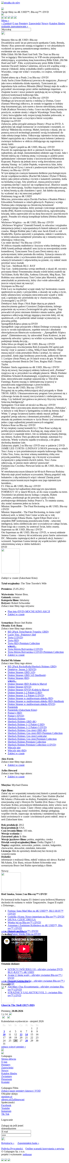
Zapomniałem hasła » (28, 1143)
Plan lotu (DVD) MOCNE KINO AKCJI (29, 611)
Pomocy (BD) (15, 712)
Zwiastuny (6, 1076)
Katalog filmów (57, 23)
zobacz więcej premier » (13, 1046)
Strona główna (8, 1059)
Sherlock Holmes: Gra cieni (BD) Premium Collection (35, 733)
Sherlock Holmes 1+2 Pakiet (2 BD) (26, 724)
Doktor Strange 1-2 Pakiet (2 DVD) (26, 695)
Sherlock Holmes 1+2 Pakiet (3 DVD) (27, 727)
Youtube (5, 1108)
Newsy (45, 23)
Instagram (6, 1111)
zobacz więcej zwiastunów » (15, 981)
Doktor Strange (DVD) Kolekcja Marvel (28, 689)
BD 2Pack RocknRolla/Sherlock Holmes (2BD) (32, 666)
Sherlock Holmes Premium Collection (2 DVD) (32, 744)
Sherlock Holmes (16, 718)
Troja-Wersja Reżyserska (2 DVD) (25, 649)
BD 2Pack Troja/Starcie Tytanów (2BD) (28, 631)
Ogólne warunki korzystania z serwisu (44, 1148)
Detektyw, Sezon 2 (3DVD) (22, 669)
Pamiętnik (13, 707)
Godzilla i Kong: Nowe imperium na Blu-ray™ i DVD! (36, 916)
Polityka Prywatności (12, 1148)
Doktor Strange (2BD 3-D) (21, 672)
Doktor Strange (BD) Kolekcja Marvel (27, 684)
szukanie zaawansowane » (14, 26)
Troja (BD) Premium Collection (24, 643)
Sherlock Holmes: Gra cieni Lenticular (27, 736)
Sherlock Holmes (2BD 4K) (22, 721)
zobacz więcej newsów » (14, 931)
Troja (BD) (13, 640)
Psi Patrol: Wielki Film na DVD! (24, 934)
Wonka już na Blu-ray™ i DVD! (24, 922)
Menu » (5, 20)
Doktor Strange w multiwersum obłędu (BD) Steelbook (36, 701)
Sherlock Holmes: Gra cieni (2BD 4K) (27, 730)
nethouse (27, 1154)
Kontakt (5, 1082)
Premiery (23, 23)
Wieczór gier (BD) (17, 750)
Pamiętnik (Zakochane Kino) (22, 710)
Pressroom (6, 1079)
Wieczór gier (14, 747)
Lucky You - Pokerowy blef (22, 634)
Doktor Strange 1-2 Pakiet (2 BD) (25, 692)
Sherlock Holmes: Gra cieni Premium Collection (32, 739)
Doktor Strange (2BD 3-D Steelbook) (27, 675)
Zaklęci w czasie (16, 614)
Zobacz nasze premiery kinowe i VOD (21, 1090)
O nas (15, 23)
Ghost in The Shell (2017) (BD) (18, 1005)
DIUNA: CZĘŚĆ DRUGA (22, 919)
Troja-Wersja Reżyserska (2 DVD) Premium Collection (36, 652)
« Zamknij (6, 23)
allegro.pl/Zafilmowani (12, 1099)
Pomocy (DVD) (16, 715)
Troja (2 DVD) (15, 637)
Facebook (6, 1105)
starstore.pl (6, 1096)
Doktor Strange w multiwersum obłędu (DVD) (31, 704)
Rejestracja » (7, 1143)
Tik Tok (5, 1114)
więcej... (12, 646)
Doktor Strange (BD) (18, 678)
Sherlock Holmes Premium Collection (27, 741)
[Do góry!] (10, 2)
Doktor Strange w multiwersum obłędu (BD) (30, 698)
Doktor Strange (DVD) (19, 686)
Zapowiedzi (35, 23)
